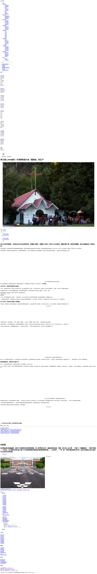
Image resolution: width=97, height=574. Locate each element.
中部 (6, 33)
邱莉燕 (4, 229)
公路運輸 (7, 48)
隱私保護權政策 (6, 520)
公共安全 (7, 10)
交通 (6, 12)
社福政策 (2, 80)
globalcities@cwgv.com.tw (12, 526)
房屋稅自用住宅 (5, 70)
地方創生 (4, 19)
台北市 (3, 68)
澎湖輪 (3, 66)
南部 (6, 35)
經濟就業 (7, 6)
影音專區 (2, 547)
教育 (6, 7)
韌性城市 (2, 123)
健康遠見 (4, 511)
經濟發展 (4, 51)
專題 (3, 57)
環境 (6, 39)
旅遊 (3, 154)
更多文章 (4, 454)
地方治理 (4, 4)
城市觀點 (7, 59)
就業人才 (7, 54)
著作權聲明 (5, 519)
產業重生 (7, 22)
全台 (6, 31)
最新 (3, 3)
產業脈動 (7, 52)
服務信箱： (2, 569)
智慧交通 (7, 26)
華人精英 (2, 550)
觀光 (6, 11)
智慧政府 (7, 29)
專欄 (6, 58)
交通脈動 (4, 45)
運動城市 (7, 18)
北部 (6, 32)
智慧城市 (4, 25)
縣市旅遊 (4, 30)
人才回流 (7, 23)
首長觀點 (7, 5)
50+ (3, 513)
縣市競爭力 (7, 17)
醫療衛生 (7, 13)
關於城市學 (5, 518)
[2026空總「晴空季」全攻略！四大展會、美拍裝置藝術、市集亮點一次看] (48, 472)
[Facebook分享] (6, 235)
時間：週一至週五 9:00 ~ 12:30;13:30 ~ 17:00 (9, 570)
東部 (6, 36)
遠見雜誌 (4, 509)
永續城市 (4, 38)
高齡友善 (7, 24)
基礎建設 (7, 55)
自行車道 (7, 50)
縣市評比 (4, 14)
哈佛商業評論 (5, 512)
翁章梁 (3, 65)
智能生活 (7, 27)
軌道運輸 (7, 46)
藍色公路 (7, 49)
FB (6, 423)
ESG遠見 (4, 510)
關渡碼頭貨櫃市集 (5, 67)
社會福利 (7, 42)
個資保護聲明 (5, 521)
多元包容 (7, 43)
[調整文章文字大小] (3, 241)
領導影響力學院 (6, 514)
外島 (6, 37)
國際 (6, 44)
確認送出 (2, 295)
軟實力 (6, 56)
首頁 (3, 153)
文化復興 (7, 20)
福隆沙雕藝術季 (5, 64)
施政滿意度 (7, 16)
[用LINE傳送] (5, 238)
